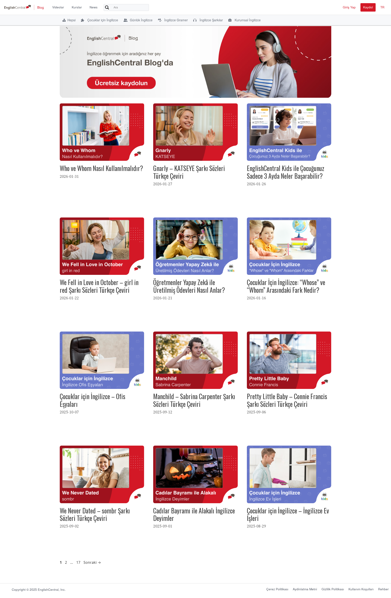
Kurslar (77, 7)
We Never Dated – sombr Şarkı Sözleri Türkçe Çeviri (95, 514)
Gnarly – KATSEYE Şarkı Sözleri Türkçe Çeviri (189, 172)
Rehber (383, 589)
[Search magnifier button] (107, 7)
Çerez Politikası (277, 589)
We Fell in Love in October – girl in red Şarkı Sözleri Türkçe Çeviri (99, 286)
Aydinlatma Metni (305, 589)
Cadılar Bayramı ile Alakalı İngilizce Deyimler (194, 514)
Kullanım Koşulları (361, 589)
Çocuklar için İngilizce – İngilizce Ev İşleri (288, 514)
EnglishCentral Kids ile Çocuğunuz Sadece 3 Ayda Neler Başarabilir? (285, 172)
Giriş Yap (349, 7)
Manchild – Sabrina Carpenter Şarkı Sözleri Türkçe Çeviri (194, 400)
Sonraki (92, 562)
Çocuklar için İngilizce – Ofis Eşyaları (92, 400)
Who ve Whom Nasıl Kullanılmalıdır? (101, 168)
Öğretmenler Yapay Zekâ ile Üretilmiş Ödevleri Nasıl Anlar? (189, 286)
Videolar (58, 7)
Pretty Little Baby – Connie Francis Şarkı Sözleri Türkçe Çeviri (287, 400)
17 (78, 562)
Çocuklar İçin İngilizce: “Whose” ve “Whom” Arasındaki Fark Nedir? (286, 286)
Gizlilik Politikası (333, 589)
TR (382, 7)
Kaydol (368, 7)
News (94, 7)
